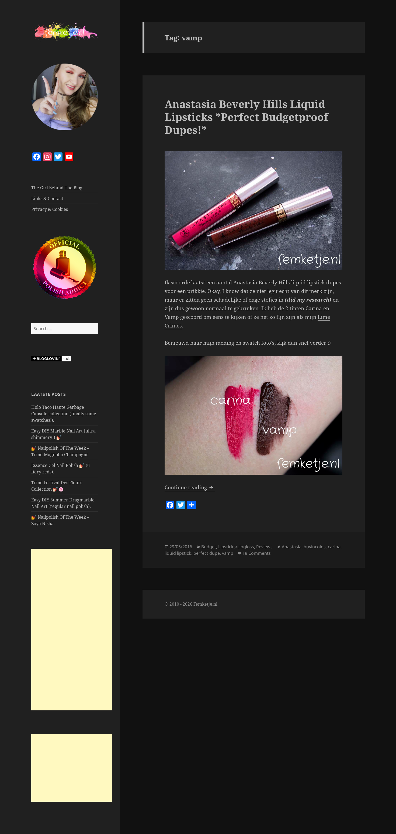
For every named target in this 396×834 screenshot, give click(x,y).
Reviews (264, 547)
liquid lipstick (178, 553)
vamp (227, 553)
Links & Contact (47, 198)
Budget (208, 547)
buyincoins (315, 547)
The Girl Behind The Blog (56, 188)
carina (334, 547)
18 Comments (256, 553)
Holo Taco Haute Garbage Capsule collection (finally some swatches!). (63, 413)
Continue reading (190, 487)
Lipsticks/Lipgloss (236, 547)
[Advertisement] (71, 629)
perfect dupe (206, 553)
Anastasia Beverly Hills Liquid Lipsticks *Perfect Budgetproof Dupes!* (246, 117)
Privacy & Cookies (49, 209)
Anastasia (291, 547)
